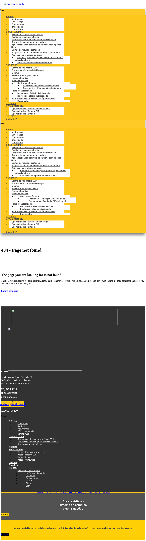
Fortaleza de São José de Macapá (28, 70)
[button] (73, 11)
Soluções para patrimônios (30, 444)
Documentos (23, 101)
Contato (13, 462)
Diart (28, 486)
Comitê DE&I (23, 434)
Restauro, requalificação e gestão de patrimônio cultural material (39, 58)
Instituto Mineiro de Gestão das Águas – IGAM (32, 98)
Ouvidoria (13, 465)
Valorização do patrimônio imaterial (34, 63)
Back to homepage (9, 291)
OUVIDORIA (11, 119)
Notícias (13, 447)
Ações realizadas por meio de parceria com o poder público (35, 46)
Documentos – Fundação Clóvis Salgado (42, 88)
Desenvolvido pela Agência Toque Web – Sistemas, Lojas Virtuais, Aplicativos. (73, 493)
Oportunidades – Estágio (23, 114)
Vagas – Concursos (26, 460)
